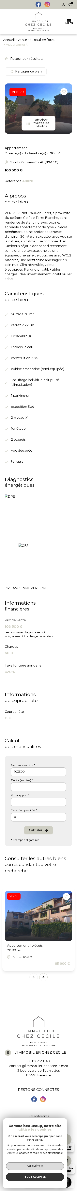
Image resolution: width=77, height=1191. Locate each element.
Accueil (9, 40)
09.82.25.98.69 (38, 1061)
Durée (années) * (22, 780)
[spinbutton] (38, 817)
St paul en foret (42, 40)
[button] (43, 977)
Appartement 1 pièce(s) (25, 948)
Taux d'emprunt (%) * (24, 810)
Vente (22, 40)
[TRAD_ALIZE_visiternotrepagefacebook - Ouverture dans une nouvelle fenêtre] (38, 5)
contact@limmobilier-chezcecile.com (38, 1066)
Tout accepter (35, 1176)
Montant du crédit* (23, 765)
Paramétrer (35, 1166)
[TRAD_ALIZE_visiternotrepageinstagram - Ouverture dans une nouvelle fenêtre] (47, 4)
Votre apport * (20, 795)
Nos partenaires (38, 1116)
